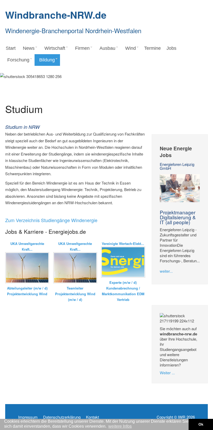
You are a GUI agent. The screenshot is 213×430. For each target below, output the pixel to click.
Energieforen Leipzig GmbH (177, 166)
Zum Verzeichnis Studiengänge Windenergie (51, 220)
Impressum (28, 417)
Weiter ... (167, 372)
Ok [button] (200, 424)
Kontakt (92, 417)
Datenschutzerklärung (62, 417)
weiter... (166, 271)
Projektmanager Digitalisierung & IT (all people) (178, 217)
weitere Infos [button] (120, 426)
